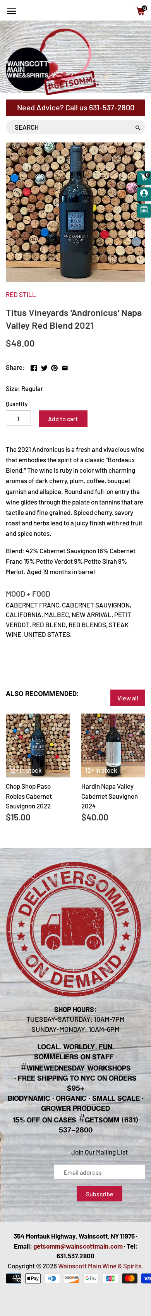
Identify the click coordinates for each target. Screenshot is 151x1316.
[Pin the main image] (54, 366)
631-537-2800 (111, 107)
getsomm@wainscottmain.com (78, 1246)
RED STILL (21, 294)
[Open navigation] (11, 11)
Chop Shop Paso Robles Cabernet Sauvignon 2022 (29, 796)
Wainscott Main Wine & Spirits (99, 1266)
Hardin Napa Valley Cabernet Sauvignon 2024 (109, 796)
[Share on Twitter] (44, 366)
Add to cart (63, 418)
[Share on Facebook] (34, 366)
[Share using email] (65, 366)
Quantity (16, 403)
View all (127, 698)
